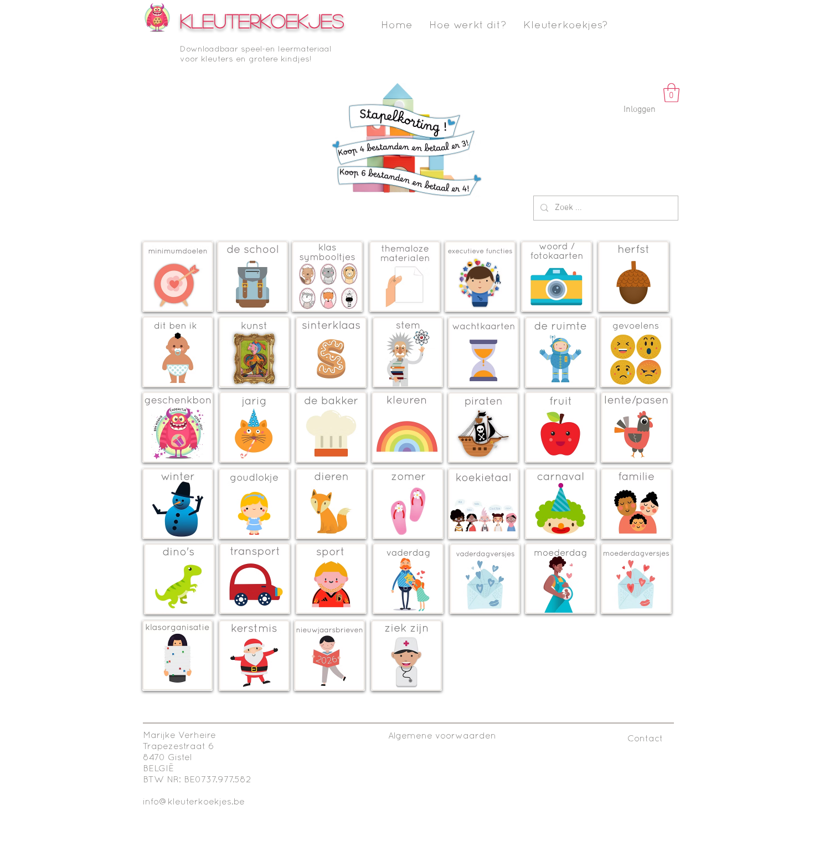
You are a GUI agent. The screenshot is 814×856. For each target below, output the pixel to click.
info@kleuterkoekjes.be (194, 802)
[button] (671, 92)
